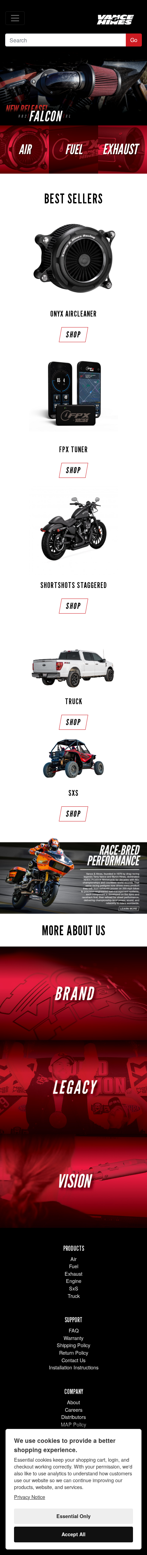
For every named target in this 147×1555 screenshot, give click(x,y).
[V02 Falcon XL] (73, 88)
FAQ (74, 1330)
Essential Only (73, 1516)
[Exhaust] (122, 149)
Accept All (73, 1534)
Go (133, 40)
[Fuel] (73, 149)
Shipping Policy (73, 1345)
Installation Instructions (73, 1367)
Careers (73, 1409)
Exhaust (73, 1273)
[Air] (24, 149)
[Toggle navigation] (15, 18)
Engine (73, 1280)
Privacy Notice (29, 1496)
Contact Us (73, 1360)
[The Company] (73, 876)
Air (73, 1258)
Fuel (73, 1266)
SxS (73, 1288)
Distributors (73, 1416)
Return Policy (73, 1352)
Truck (74, 1295)
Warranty (73, 1337)
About (73, 1402)
